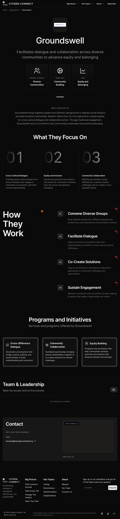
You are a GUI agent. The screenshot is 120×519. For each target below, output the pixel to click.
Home (5, 10)
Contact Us (67, 492)
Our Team (66, 488)
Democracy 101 (32, 491)
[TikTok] (108, 513)
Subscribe (112, 4)
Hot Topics (86, 4)
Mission (65, 484)
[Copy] (35, 441)
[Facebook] (102, 513)
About (99, 4)
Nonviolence (48, 488)
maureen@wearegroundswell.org (19, 441)
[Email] (114, 513)
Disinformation (49, 492)
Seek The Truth (32, 501)
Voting (46, 484)
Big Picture (71, 4)
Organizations (14, 10)
